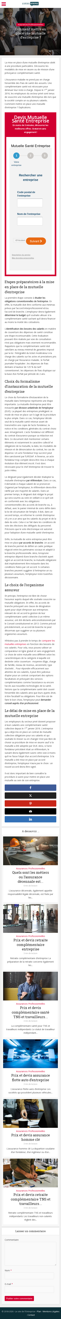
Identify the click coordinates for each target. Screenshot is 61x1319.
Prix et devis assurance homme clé (30, 1137)
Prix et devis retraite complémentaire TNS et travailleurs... (30, 1199)
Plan (39, 1311)
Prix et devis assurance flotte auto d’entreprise (30, 1077)
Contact (31, 1314)
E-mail (9, 1284)
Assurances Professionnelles (30, 24)
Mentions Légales (51, 1311)
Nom (8, 1270)
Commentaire (12, 1239)
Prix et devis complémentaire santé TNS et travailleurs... (30, 1012)
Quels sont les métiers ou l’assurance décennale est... (30, 877)
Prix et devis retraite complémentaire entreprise (30, 944)
